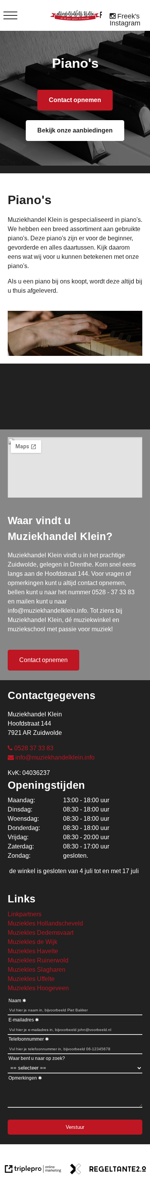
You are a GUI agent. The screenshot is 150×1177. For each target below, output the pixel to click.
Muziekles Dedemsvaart (40, 932)
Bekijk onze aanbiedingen (75, 130)
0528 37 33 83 (33, 748)
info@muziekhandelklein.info (55, 757)
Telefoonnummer (26, 1039)
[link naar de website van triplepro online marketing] (33, 1170)
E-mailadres (21, 1020)
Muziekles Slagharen (36, 969)
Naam (14, 1000)
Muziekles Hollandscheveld (45, 923)
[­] (10, 15)
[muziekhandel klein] (102, 15)
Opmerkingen (22, 1078)
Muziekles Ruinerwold (38, 960)
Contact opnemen (75, 100)
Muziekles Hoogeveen (38, 988)
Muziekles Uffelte (31, 979)
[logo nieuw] (75, 15)
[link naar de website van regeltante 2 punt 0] (108, 1170)
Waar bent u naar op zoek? (36, 1058)
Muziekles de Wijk (32, 942)
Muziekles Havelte (33, 951)
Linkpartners (25, 914)
